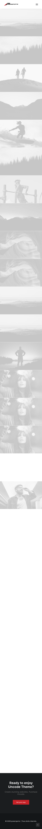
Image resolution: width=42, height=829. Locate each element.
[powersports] (11, 4)
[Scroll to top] (38, 825)
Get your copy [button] (21, 802)
